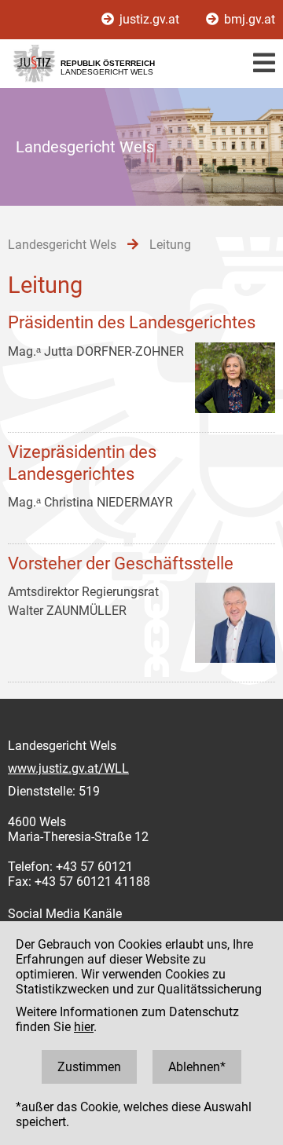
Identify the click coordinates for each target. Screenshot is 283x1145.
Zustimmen (89, 1066)
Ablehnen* (197, 1066)
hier (84, 1026)
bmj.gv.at (248, 19)
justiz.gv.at (149, 19)
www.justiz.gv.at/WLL (68, 768)
